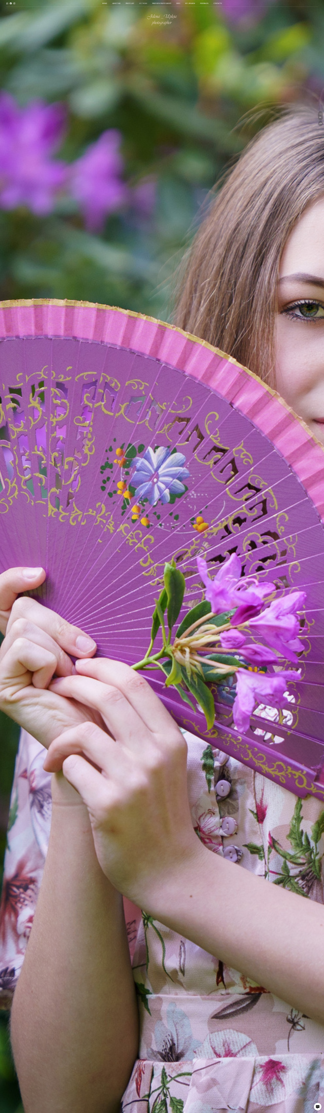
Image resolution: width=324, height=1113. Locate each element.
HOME (104, 3)
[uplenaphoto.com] (162, 19)
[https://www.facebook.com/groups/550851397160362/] (11, 3)
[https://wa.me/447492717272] (7, 3)
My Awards (190, 3)
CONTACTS (218, 3)
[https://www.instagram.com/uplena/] (14, 3)
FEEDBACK (204, 3)
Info (178, 3)
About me (116, 3)
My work (143, 3)
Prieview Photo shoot (161, 3)
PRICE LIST (130, 3)
